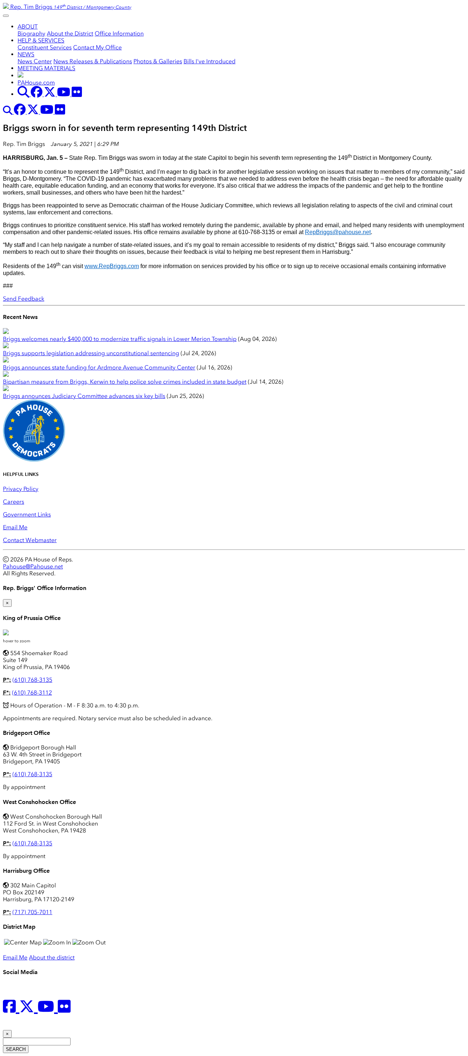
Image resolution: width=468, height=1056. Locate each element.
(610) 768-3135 (32, 679)
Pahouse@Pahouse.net (33, 566)
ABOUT (28, 26)
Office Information (119, 33)
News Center (35, 61)
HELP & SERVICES (41, 40)
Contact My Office (97, 47)
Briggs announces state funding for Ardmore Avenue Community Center (99, 367)
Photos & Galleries (157, 61)
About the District (70, 33)
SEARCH (16, 1049)
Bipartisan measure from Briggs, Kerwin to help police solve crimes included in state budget (124, 381)
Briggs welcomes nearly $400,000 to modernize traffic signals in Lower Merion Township (120, 338)
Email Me (15, 527)
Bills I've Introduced (209, 61)
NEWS (26, 54)
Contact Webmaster (30, 540)
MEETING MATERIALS (46, 68)
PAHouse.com (36, 82)
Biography (31, 33)
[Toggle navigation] (6, 16)
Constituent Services (45, 47)
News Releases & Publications (92, 61)
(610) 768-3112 (32, 692)
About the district (52, 957)
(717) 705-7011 (32, 912)
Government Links (27, 514)
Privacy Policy (20, 488)
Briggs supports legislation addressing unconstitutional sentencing (91, 353)
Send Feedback (23, 298)
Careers (13, 501)
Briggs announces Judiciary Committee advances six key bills (84, 395)
